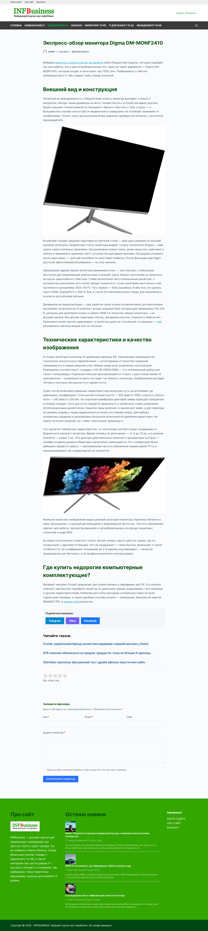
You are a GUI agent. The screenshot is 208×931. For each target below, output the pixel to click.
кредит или (71, 601)
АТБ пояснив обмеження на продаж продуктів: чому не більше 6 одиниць (97, 653)
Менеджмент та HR (149, 25)
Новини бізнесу (35, 25)
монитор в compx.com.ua (71, 62)
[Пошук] (196, 25)
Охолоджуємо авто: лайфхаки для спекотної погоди (95, 895)
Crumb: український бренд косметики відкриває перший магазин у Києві (95, 644)
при (159, 321)
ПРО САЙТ (29, 2)
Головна (16, 25)
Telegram (55, 620)
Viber (72, 620)
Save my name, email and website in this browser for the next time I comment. (87, 769)
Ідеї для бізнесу (58, 25)
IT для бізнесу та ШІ (121, 25)
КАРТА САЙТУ (16, 2)
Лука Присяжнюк (76, 870)
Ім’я (46, 716)
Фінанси (76, 25)
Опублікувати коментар (60, 778)
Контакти (41, 2)
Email (89, 716)
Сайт (129, 716)
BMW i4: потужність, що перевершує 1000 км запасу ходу (98, 865)
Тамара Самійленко (77, 840)
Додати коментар (54, 732)
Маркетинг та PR (95, 25)
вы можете (96, 62)
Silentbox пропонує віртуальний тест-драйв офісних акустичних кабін (94, 662)
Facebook (90, 620)
